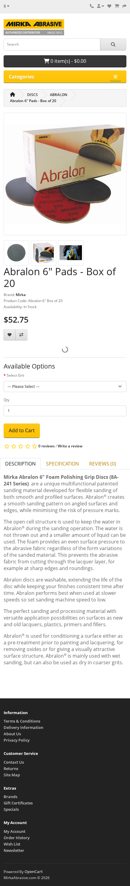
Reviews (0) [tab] (102, 463)
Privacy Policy (17, 740)
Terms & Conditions (22, 721)
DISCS (32, 94)
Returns (11, 768)
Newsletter (14, 850)
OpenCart (33, 871)
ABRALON (58, 94)
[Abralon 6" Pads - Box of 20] (65, 176)
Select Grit (15, 375)
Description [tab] (20, 463)
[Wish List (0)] (109, 6)
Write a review (70, 446)
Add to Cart (22, 430)
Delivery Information (23, 727)
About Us (12, 733)
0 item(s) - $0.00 (67, 61)
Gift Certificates (18, 803)
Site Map (12, 775)
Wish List (12, 844)
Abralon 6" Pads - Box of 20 (33, 100)
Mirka (21, 294)
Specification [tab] (62, 463)
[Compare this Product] (21, 334)
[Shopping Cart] (117, 6)
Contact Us (14, 762)
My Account (14, 831)
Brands (10, 796)
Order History (17, 837)
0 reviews (46, 446)
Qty (6, 399)
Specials (11, 809)
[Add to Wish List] (9, 334)
